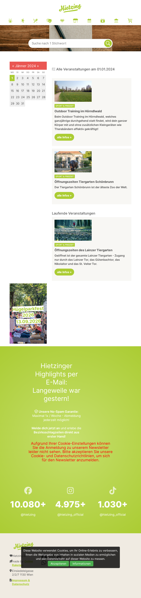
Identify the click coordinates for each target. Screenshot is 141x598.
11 (27, 84)
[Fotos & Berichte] (107, 21)
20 (38, 90)
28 (43, 97)
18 (27, 90)
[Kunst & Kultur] (53, 21)
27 (38, 97)
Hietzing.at (70, 8)
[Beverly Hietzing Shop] (134, 21)
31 (22, 103)
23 (17, 97)
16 (17, 90)
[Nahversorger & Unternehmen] (80, 21)
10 (22, 84)
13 (38, 84)
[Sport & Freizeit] (27, 21)
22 (12, 97)
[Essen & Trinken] (39, 21)
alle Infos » (64, 137)
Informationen (82, 563)
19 (33, 90)
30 (17, 103)
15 (12, 90)
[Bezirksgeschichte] (120, 21)
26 (33, 97)
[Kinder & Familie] (14, 21)
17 (22, 90)
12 (33, 84)
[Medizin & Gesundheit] (66, 21)
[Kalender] (94, 21)
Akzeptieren (58, 563)
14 (43, 84)
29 (12, 103)
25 (28, 97)
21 (43, 90)
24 (23, 97)
